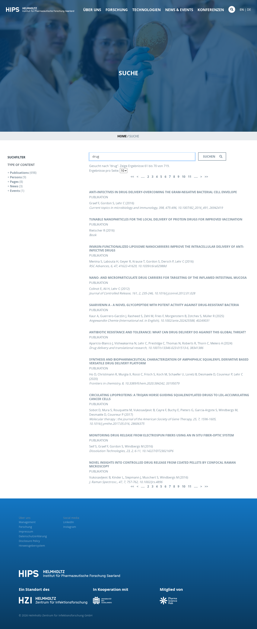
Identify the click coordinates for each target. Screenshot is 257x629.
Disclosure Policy (29, 541)
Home (122, 136)
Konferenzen (211, 9)
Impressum (26, 531)
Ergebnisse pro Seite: (104, 171)
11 (189, 177)
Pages (14, 182)
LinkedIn (68, 522)
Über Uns (92, 9)
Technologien (146, 9)
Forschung (117, 9)
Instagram (69, 527)
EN (242, 10)
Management (27, 522)
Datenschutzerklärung (33, 536)
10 (183, 177)
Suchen (209, 156)
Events (15, 191)
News (14, 186)
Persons (16, 177)
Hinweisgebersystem (32, 545)
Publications (20, 173)
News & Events (179, 9)
